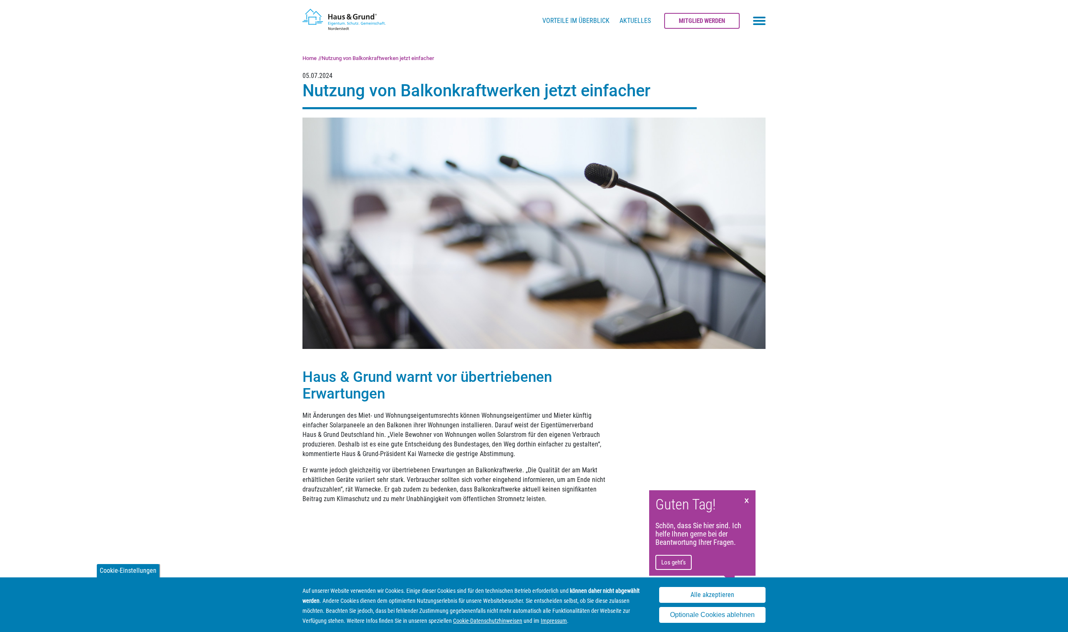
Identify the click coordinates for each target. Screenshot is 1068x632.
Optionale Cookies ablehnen (712, 614)
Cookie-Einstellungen (128, 570)
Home (309, 58)
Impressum (554, 620)
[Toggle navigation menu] (759, 21)
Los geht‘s (673, 562)
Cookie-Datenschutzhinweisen (487, 620)
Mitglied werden (702, 21)
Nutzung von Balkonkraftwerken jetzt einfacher (378, 58)
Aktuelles (635, 21)
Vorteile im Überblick (576, 21)
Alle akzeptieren (712, 595)
